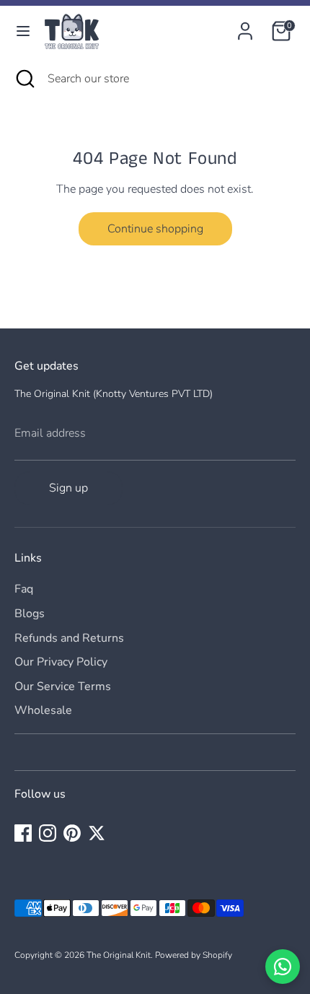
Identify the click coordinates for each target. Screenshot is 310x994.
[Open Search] (24, 79)
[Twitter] (96, 833)
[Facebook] (23, 833)
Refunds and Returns (69, 638)
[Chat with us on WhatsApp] (282, 966)
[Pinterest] (72, 833)
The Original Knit (119, 955)
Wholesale (43, 710)
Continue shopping (155, 229)
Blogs (29, 614)
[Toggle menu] (23, 31)
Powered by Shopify (193, 955)
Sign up (68, 488)
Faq (23, 589)
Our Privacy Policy (60, 662)
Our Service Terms (62, 686)
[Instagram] (47, 833)
